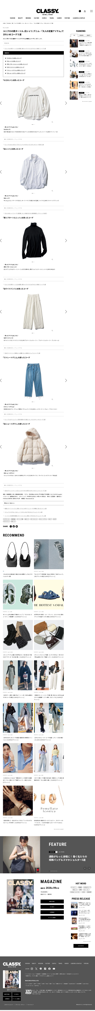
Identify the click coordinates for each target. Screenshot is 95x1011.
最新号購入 (52, 901)
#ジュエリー (73, 887)
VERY (35, 983)
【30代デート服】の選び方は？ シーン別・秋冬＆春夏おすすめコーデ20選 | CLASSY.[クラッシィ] (17, 696)
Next (89, 868)
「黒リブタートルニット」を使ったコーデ (17, 64)
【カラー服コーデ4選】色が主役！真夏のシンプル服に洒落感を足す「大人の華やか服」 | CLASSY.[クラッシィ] (49, 779)
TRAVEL (52, 18)
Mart (47, 983)
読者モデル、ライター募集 (32, 976)
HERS (43, 983)
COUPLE (44, 18)
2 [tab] (34, 124)
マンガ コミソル (29, 985)
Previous (84, 868)
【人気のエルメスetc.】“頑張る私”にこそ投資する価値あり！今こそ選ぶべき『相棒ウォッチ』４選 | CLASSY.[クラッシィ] (17, 780)
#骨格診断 (89, 892)
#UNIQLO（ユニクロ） (75, 892)
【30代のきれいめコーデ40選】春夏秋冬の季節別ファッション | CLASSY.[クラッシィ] (17, 739)
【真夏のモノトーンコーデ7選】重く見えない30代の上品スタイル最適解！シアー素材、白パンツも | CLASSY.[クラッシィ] (49, 697)
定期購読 (52, 912)
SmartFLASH (72, 983)
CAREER (59, 18)
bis (54, 983)
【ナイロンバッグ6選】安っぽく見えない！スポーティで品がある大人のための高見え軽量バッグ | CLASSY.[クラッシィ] (85, 54)
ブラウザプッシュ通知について (46, 976)
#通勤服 (80, 887)
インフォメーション (30, 974)
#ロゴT (54, 519)
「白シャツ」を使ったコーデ (14, 61)
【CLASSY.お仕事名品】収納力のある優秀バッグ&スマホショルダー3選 (17, 575)
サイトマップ (30, 1004)
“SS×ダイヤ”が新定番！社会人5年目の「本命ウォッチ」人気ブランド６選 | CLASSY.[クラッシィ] (48, 575)
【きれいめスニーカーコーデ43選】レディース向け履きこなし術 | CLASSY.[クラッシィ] (48, 739)
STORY (39, 983)
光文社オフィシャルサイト (73, 974)
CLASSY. (30, 983)
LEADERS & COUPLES (79, 18)
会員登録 (38, 974)
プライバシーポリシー (20, 1004)
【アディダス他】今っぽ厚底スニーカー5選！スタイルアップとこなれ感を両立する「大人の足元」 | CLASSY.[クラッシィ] (85, 75)
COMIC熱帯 (78, 983)
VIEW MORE (81, 946)
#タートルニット (34, 519)
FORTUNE (67, 18)
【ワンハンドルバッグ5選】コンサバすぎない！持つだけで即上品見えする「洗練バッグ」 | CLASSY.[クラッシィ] (49, 656)
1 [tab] (32, 124)
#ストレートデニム (43, 519)
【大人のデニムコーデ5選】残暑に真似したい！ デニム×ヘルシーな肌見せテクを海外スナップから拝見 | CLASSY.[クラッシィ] (85, 44)
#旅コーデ (75, 889)
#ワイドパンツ (6, 521)
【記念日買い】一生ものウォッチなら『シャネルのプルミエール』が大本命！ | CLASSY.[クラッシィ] (17, 822)
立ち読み (52, 907)
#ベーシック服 (20, 519)
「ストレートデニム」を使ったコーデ (16, 70)
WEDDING (28, 18)
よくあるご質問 (54, 974)
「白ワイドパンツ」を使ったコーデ (15, 67)
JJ (26, 983)
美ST (51, 983)
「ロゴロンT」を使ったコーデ (14, 58)
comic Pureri (86, 983)
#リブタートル (6, 519)
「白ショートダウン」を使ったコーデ (16, 73)
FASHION (12, 18)
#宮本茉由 (13, 519)
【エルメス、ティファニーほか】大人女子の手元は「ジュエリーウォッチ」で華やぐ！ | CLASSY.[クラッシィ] (85, 65)
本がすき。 (37, 985)
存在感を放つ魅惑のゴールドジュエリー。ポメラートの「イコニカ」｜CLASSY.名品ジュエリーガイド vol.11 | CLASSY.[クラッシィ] (48, 823)
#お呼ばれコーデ (87, 887)
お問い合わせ (62, 974)
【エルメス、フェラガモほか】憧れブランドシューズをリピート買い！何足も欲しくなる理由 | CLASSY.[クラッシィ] (85, 86)
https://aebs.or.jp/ (36, 993)
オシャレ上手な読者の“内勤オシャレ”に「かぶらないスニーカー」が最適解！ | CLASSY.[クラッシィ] (17, 616)
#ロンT (50, 519)
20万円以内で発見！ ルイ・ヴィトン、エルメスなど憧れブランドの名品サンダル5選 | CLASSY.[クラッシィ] (48, 616)
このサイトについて (8, 1004)
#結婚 (80, 889)
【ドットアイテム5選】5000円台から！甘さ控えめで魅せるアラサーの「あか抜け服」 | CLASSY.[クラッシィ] (17, 656)
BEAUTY (20, 18)
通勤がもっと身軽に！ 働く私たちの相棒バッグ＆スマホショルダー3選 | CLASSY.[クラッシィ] (85, 96)
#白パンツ (27, 519)
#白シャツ (13, 521)
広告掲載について (46, 974)
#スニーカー (86, 889)
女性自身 (66, 983)
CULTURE (36, 18)
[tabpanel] (33, 108)
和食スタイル (59, 983)
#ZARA (83, 892)
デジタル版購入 (52, 917)
